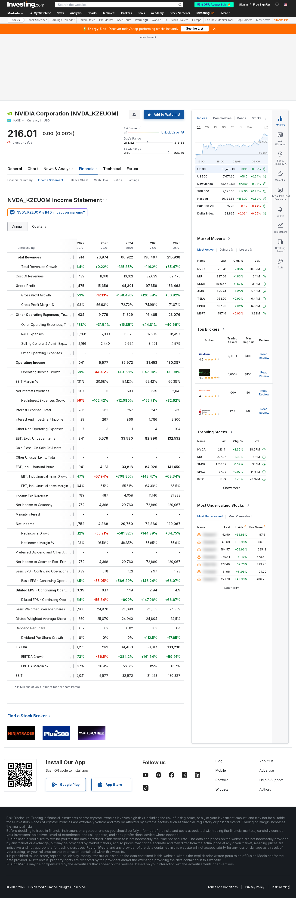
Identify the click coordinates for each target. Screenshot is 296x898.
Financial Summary (20, 180)
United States (86, 20)
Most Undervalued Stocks (220, 505)
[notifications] (277, 4)
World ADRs (159, 20)
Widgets (222, 789)
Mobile (221, 770)
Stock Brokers (179, 20)
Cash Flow (101, 180)
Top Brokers (208, 329)
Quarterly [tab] (39, 226)
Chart (33, 168)
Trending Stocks (212, 432)
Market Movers (211, 238)
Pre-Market (106, 20)
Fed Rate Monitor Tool (219, 20)
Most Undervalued (210, 516)
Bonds (241, 118)
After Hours (124, 20)
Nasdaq (202, 198)
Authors (265, 789)
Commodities (222, 118)
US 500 (202, 176)
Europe (196, 20)
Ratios (118, 180)
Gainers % (226, 249)
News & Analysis (58, 168)
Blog (219, 761)
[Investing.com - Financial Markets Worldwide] (25, 4)
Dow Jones (205, 184)
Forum (132, 168)
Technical (112, 168)
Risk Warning (280, 887)
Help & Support (271, 780)
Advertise (266, 770)
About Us (266, 761)
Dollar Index (205, 213)
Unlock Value (170, 132)
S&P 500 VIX (206, 206)
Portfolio (222, 780)
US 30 (201, 169)
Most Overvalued (240, 516)
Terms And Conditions (222, 887)
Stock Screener (180, 13)
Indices (202, 118)
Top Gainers (244, 20)
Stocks (15, 20)
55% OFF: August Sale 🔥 (214, 4)
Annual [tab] (17, 226)
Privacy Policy (254, 887)
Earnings (133, 180)
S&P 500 (203, 191)
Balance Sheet (78, 180)
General (14, 168)
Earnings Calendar (62, 20)
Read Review (264, 356)
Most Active (263, 20)
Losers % (246, 249)
